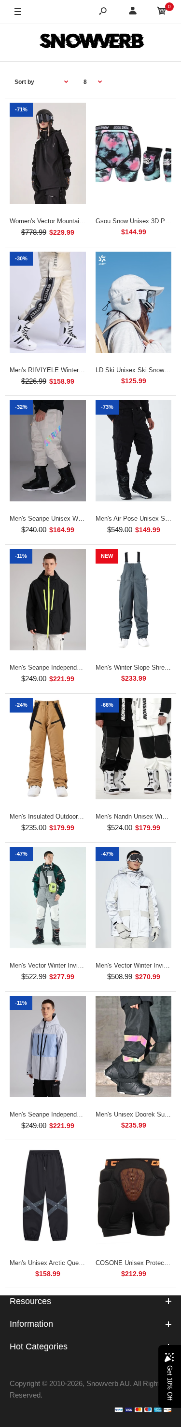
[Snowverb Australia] (90, 42)
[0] (162, 12)
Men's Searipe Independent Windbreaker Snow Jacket (85, 667)
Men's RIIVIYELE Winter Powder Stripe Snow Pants (82, 370)
